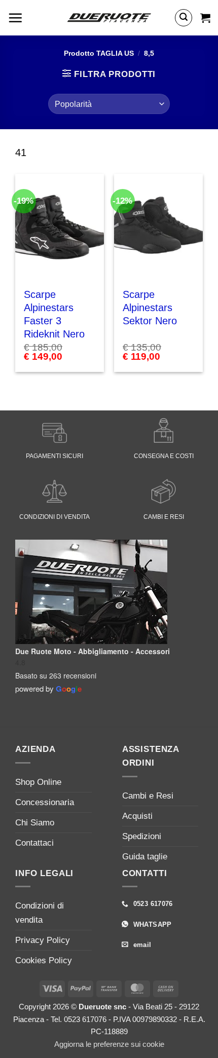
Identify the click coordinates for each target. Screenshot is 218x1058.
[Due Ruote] (109, 18)
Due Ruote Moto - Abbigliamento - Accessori (92, 651)
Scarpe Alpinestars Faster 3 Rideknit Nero (54, 314)
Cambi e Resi (147, 796)
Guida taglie (144, 856)
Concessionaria (44, 802)
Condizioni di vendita (39, 912)
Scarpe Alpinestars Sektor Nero (150, 307)
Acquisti (137, 816)
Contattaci (34, 843)
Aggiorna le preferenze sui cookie (109, 1044)
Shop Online (38, 782)
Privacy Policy (42, 940)
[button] (15, 18)
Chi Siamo (34, 822)
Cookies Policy (43, 960)
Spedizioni (141, 836)
